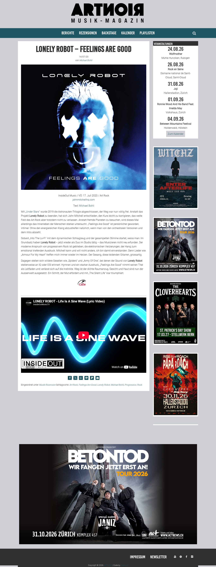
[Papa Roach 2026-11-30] (175, 414)
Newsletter (158, 557)
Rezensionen (88, 33)
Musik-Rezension (47, 385)
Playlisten (147, 33)
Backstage (109, 33)
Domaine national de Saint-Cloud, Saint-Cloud (175, 70)
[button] (70, 378)
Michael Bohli (86, 205)
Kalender (128, 33)
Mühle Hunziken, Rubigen (175, 52)
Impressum (137, 557)
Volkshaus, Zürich (175, 105)
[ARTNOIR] (108, 24)
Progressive (130, 385)
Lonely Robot (103, 385)
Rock (139, 385)
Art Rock (73, 385)
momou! (124, 565)
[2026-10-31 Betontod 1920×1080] (108, 543)
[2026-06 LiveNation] (175, 207)
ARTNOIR (108, 565)
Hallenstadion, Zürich (176, 87)
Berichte (68, 33)
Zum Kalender (175, 133)
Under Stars (32, 211)
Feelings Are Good (87, 385)
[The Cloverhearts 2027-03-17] (175, 342)
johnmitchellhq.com (84, 199)
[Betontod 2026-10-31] (175, 271)
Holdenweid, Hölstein (175, 122)
